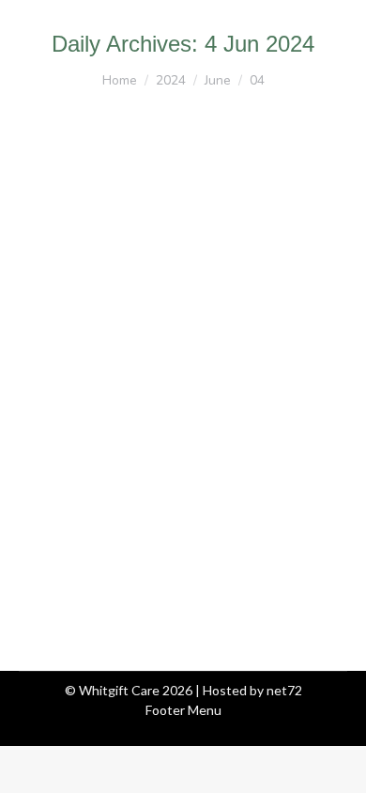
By (196, 399)
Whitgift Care (82, 399)
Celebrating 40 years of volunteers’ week (166, 352)
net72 (284, 690)
